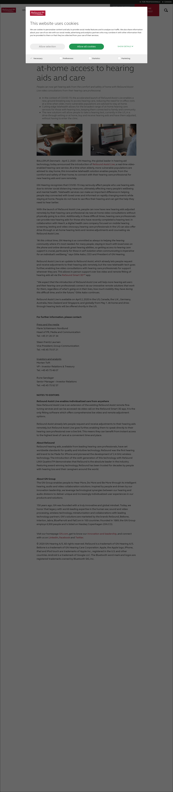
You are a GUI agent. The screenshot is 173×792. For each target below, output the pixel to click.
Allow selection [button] (47, 46)
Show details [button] (125, 46)
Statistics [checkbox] (96, 58)
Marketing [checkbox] (125, 58)
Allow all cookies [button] (86, 46)
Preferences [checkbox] (67, 58)
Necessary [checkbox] (37, 58)
